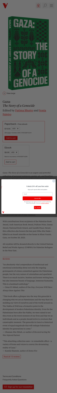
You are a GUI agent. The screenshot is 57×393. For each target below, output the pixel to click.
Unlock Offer (37, 198)
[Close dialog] (54, 181)
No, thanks (37, 207)
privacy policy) (45, 203)
